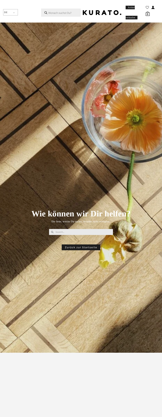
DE (5, 12)
